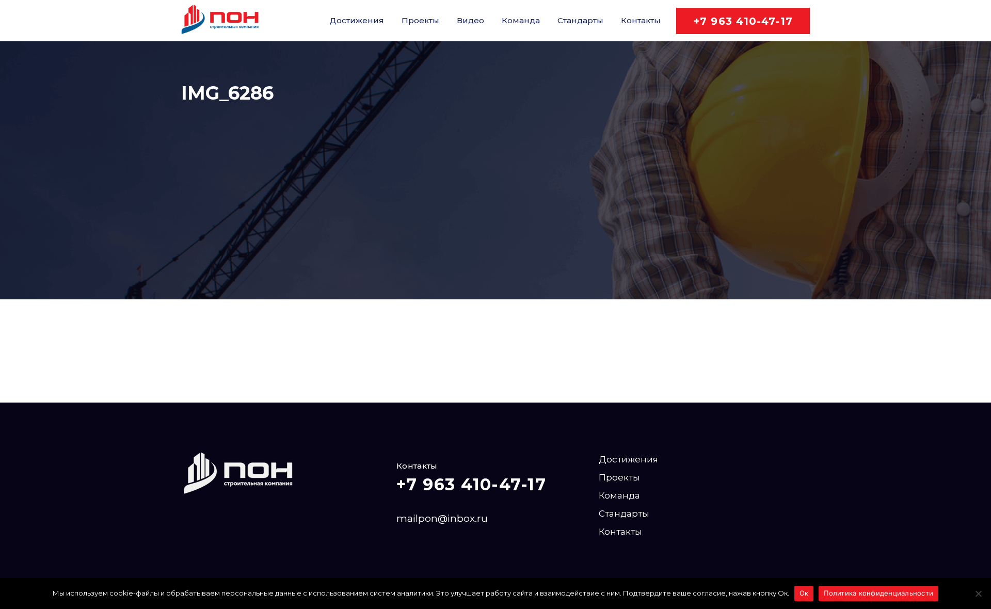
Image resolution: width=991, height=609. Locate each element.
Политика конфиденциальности (878, 593)
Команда (521, 20)
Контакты (641, 20)
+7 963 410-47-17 (743, 21)
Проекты (420, 20)
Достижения (357, 20)
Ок (804, 593)
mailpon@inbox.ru (442, 518)
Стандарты (580, 20)
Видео (470, 20)
